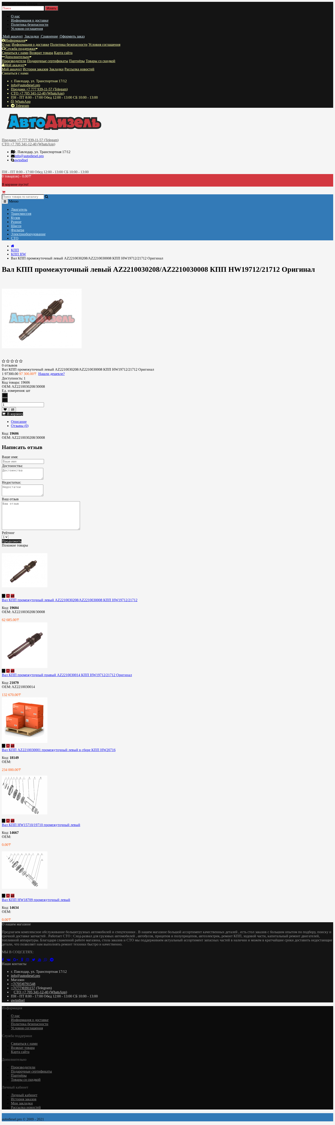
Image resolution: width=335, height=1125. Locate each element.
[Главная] (12, 246)
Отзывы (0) (19, 426)
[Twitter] (35, 960)
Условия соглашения (27, 29)
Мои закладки (22, 1103)
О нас (15, 16)
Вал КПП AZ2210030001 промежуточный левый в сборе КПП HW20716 (59, 750)
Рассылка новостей (79, 69)
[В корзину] (3, 596)
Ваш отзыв (10, 499)
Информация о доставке (30, 20)
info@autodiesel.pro (25, 85)
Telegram (22, 106)
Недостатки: (11, 482)
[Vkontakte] (10, 960)
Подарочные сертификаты (47, 61)
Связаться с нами (15, 53)
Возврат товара (41, 53)
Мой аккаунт (14, 65)
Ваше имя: (10, 457)
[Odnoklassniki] (23, 960)
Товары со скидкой (100, 61)
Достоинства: (12, 466)
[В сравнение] (12, 409)
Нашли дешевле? (51, 374)
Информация (15, 40)
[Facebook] (4, 960)
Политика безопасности (29, 24)
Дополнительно (17, 57)
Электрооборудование (28, 234)
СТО (14, 238)
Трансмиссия (21, 214)
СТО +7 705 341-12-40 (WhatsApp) (37, 93)
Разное (16, 222)
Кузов (15, 218)
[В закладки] (5, 409)
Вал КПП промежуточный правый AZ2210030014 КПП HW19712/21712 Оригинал (67, 675)
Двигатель (19, 209)
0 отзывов (9, 365)
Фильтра (17, 230)
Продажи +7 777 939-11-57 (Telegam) (39, 89)
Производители (14, 61)
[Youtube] (41, 960)
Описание (19, 422)
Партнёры (77, 61)
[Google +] (17, 960)
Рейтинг (8, 533)
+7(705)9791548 (23, 984)
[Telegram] (52, 960)
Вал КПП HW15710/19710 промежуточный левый (41, 825)
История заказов (35, 69)
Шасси (16, 226)
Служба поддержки (20, 49)
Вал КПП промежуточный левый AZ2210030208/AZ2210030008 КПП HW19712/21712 (69, 600)
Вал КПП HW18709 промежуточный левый (36, 900)
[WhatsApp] (47, 960)
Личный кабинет (24, 1095)
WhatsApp (22, 101)
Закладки (56, 69)
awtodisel (21, 160)
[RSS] (29, 960)
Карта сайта (63, 53)
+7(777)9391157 (23, 988)
